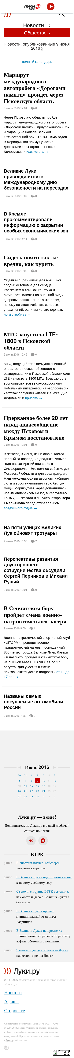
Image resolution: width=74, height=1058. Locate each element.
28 (25, 796)
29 (31, 796)
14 (25, 786)
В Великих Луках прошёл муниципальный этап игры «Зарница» (36, 916)
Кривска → (33, 397)
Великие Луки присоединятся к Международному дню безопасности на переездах (36, 179)
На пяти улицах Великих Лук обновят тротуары (32, 530)
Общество (36, 32)
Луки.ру (9, 1040)
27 (19, 796)
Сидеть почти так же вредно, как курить (31, 260)
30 (19, 775)
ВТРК (37, 854)
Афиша (11, 1001)
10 (43, 780)
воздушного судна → (20, 507)
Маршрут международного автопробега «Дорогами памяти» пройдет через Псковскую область (34, 87)
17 (43, 786)
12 (54, 780)
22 (31, 791)
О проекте (14, 1010)
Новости (33, 25)
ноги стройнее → (17, 314)
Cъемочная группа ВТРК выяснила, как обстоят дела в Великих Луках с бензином (42, 896)
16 (37, 786)
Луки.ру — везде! (37, 816)
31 (25, 775)
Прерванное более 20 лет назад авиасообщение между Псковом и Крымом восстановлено (36, 427)
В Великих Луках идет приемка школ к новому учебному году (44, 879)
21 (25, 791)
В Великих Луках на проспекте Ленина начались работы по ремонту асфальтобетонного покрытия (43, 935)
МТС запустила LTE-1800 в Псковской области (31, 340)
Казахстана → (37, 151)
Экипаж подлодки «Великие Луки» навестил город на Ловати (42, 953)
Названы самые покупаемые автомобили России (33, 701)
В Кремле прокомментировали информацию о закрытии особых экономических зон (36, 222)
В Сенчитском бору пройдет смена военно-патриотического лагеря (35, 614)
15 (31, 786)
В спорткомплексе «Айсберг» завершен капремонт (38, 865)
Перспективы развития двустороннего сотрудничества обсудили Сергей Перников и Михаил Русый (36, 570)
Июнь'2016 (37, 767)
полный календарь (37, 61)
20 (19, 791)
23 (37, 791)
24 (43, 791)
